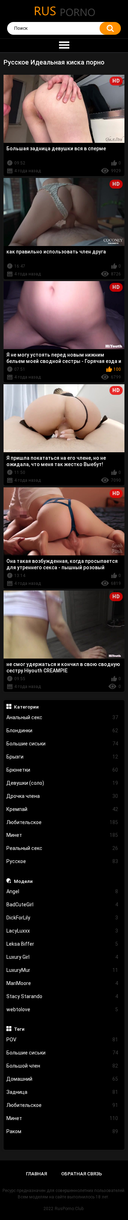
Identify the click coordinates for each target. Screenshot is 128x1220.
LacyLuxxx (62, 931)
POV (62, 1039)
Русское (62, 861)
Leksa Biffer (62, 944)
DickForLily (62, 917)
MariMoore (62, 983)
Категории (26, 707)
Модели (23, 881)
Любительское (62, 822)
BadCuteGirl (62, 904)
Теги (19, 1029)
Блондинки (62, 730)
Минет (62, 835)
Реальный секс (62, 848)
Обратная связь (81, 1173)
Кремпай (62, 809)
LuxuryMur (62, 970)
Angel (62, 891)
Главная (36, 1173)
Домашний (62, 1079)
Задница (62, 1092)
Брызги (62, 757)
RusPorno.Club (69, 1208)
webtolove (62, 1009)
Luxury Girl (62, 957)
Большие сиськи (62, 743)
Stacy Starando (62, 996)
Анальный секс (62, 717)
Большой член (62, 1066)
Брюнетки (62, 770)
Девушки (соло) (62, 783)
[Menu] (64, 45)
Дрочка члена (62, 796)
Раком (62, 1131)
